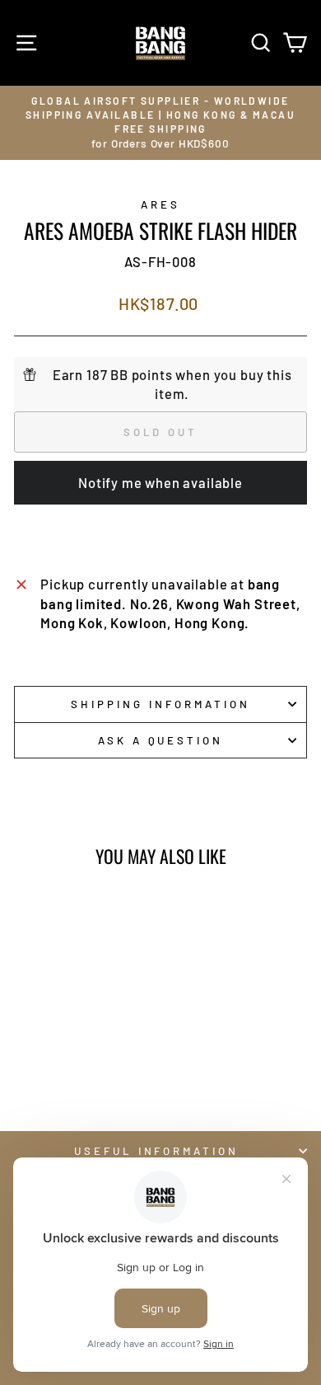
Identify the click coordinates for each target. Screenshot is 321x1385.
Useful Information (157, 1150)
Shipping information (160, 704)
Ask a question (161, 740)
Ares (160, 204)
